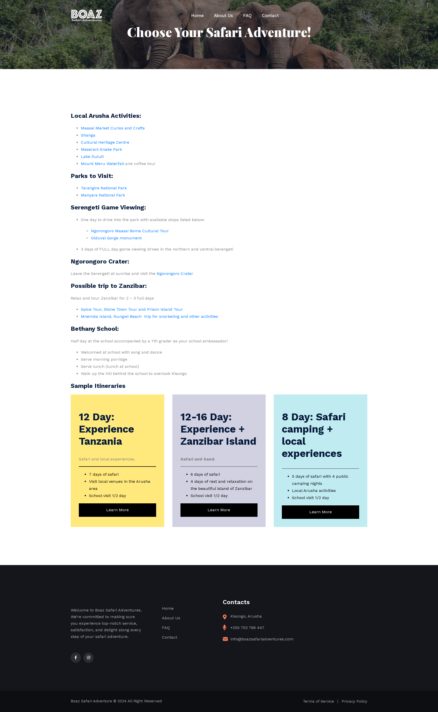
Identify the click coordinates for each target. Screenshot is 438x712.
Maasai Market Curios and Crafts (113, 128)
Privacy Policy (354, 701)
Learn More (117, 509)
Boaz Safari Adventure (91, 701)
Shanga (88, 135)
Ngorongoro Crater (175, 273)
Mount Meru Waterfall (102, 163)
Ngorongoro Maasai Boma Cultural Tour (130, 230)
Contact (270, 15)
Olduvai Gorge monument (116, 238)
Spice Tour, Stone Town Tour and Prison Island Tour (132, 309)
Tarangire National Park (104, 188)
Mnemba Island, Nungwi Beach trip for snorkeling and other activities (149, 316)
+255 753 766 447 (247, 627)
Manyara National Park (103, 195)
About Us (223, 15)
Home (197, 15)
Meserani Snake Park (101, 149)
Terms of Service (318, 701)
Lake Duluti (92, 156)
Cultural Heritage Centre (105, 142)
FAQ (247, 15)
